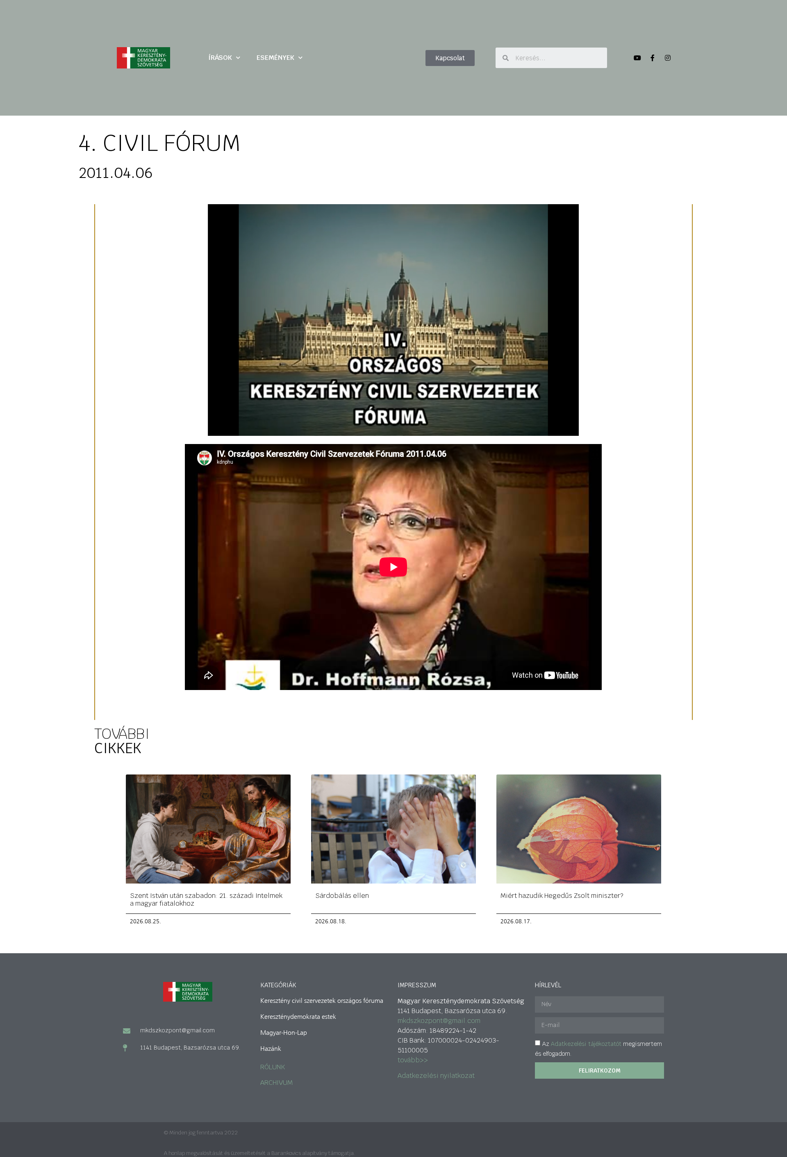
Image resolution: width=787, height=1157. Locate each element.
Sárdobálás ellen (342, 895)
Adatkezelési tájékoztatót (586, 1043)
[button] (450, 58)
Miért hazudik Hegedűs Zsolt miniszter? (561, 895)
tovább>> (413, 1060)
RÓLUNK (272, 1067)
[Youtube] (637, 57)
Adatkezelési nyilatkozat (436, 1075)
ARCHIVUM (276, 1082)
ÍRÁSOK (220, 57)
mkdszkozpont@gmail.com (439, 1020)
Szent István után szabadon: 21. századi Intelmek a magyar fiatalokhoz (206, 899)
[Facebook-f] (652, 57)
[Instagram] (667, 57)
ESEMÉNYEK (275, 57)
